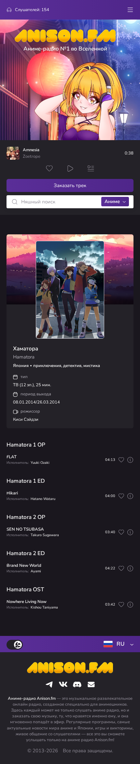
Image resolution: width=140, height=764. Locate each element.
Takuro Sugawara (45, 535)
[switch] (15, 645)
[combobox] (117, 644)
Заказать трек (70, 185)
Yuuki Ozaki (40, 462)
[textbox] (117, 644)
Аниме (112, 201)
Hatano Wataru (43, 499)
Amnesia (31, 150)
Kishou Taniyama (44, 607)
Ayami (36, 571)
